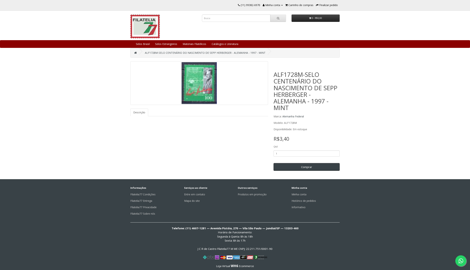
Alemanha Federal (293, 116)
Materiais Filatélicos (194, 44)
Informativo (299, 207)
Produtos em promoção (252, 194)
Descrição (139, 112)
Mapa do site (192, 200)
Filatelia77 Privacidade (143, 207)
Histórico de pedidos (304, 200)
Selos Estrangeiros (166, 44)
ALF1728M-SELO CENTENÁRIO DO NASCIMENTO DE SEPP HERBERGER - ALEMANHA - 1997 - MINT (205, 52)
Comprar (306, 167)
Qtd (276, 146)
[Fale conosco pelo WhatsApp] (460, 260)
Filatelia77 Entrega (141, 200)
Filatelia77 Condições (143, 194)
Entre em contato (194, 194)
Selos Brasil (143, 44)
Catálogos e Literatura (225, 44)
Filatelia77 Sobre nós (142, 213)
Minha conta (299, 194)
